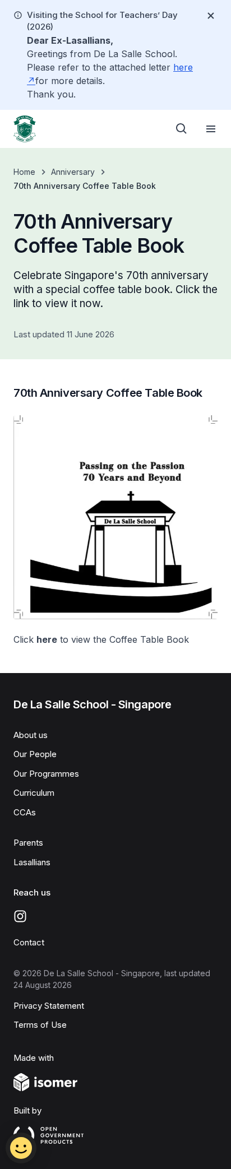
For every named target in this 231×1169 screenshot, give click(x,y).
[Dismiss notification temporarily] (210, 15)
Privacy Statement (48, 1005)
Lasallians (31, 862)
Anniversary (73, 172)
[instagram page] (20, 916)
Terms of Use (40, 1024)
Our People (35, 754)
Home (24, 172)
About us (30, 735)
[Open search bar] (181, 128)
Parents (28, 842)
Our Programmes (46, 773)
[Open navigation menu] (210, 128)
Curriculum (33, 792)
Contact (28, 942)
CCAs (24, 812)
